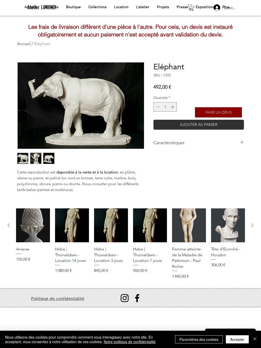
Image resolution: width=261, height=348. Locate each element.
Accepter (237, 339)
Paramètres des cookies (198, 339)
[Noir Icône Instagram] (124, 298)
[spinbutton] (165, 106)
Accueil (24, 43)
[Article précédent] (9, 225)
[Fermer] (255, 339)
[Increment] (173, 106)
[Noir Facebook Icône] (137, 298)
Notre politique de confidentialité (129, 341)
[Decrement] (157, 106)
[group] (130, 243)
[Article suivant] (252, 225)
